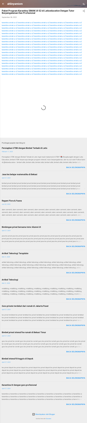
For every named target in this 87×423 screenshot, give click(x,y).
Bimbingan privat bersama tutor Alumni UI (21, 227)
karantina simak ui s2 (9, 23)
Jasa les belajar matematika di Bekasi (19, 174)
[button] (83, 11)
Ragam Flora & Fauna (12, 201)
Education (48, 418)
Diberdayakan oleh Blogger (45, 414)
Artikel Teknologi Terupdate (15, 253)
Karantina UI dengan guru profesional (19, 385)
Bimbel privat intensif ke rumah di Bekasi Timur (24, 332)
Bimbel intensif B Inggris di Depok (17, 358)
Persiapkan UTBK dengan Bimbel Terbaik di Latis (24, 148)
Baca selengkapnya (75, 167)
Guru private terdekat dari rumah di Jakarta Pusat (25, 306)
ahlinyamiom (15, 3)
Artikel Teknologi (10, 279)
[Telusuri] (83, 4)
